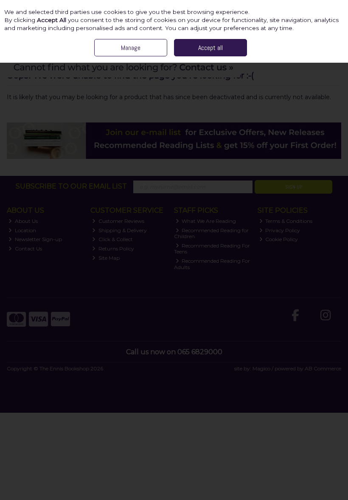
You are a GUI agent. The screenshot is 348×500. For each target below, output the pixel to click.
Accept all (210, 47)
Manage (130, 47)
